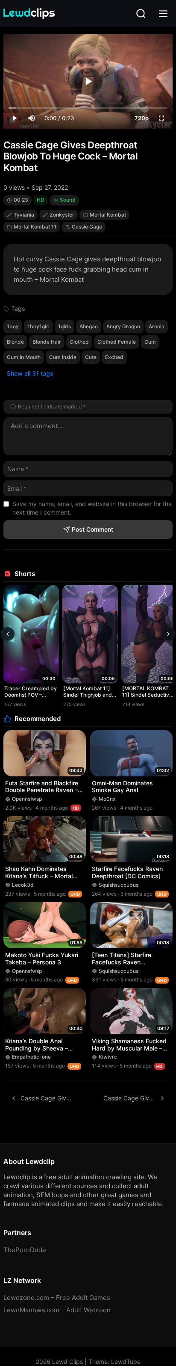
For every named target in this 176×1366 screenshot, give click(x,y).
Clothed (79, 342)
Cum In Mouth (24, 357)
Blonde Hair (46, 342)
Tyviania (24, 214)
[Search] (141, 13)
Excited (114, 357)
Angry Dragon (123, 326)
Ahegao (88, 326)
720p (142, 118)
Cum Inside (62, 357)
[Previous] (8, 634)
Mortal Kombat (108, 214)
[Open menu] (163, 13)
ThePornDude (24, 1250)
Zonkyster (62, 214)
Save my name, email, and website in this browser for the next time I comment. (92, 508)
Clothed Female (116, 342)
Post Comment (92, 529)
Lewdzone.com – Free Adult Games (56, 1298)
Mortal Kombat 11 (35, 226)
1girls (64, 326)
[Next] (168, 634)
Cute (91, 357)
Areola (156, 326)
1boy (13, 326)
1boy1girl (38, 326)
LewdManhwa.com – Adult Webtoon (57, 1310)
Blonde (15, 342)
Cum (150, 342)
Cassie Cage (87, 226)
